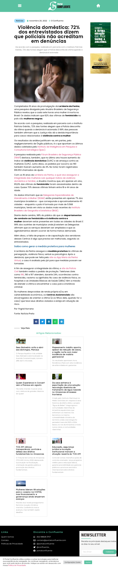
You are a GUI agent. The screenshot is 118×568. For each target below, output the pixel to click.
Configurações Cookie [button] (73, 562)
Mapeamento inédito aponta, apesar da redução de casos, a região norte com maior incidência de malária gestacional (66, 352)
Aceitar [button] (88, 562)
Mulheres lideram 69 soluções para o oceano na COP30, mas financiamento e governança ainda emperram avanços (30, 494)
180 (22, 274)
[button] (36, 321)
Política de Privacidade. (17, 565)
